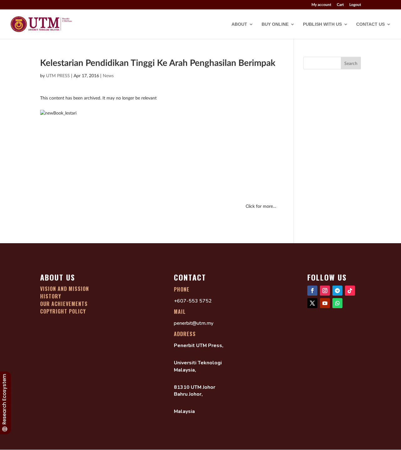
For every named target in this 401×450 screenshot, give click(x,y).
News (108, 75)
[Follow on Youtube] (325, 303)
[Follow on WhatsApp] (337, 303)
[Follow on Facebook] (312, 291)
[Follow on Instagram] (325, 291)
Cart (340, 5)
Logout (355, 5)
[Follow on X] (312, 303)
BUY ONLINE (275, 24)
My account (321, 5)
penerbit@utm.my (193, 323)
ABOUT (239, 24)
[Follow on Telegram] (337, 291)
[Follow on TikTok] (350, 291)
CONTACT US (370, 24)
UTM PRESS (58, 75)
